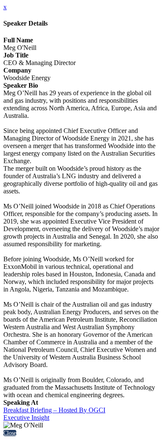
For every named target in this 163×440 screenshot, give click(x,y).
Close (9, 433)
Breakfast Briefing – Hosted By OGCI (54, 410)
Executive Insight (26, 417)
